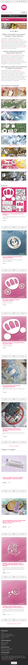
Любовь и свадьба (14, 97)
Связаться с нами (4, 642)
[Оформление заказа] (25, 1)
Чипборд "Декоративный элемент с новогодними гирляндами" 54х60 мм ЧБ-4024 (13, 564)
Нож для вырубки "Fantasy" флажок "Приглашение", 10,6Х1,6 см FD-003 (13, 478)
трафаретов (3, 41)
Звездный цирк (14, 169)
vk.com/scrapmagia (13, 55)
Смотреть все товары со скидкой (14, 623)
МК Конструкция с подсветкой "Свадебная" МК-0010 (11, 386)
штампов (20, 39)
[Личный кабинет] (19, 1)
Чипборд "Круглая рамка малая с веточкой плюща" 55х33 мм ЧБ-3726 (13, 607)
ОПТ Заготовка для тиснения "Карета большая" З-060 (13, 343)
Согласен (14, 663)
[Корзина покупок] (23, 1)
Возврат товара (4, 643)
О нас (2, 632)
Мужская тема (14, 181)
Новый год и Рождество (14, 145)
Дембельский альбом (14, 109)
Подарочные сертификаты (6, 649)
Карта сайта (3, 645)
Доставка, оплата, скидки (6, 634)
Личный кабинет (4, 654)
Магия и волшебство (14, 121)
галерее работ (10, 59)
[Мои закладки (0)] (21, 1)
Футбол (14, 133)
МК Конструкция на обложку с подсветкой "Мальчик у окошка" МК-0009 (12, 430)
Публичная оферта (5, 637)
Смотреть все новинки (14, 445)
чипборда (10, 39)
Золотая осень (14, 157)
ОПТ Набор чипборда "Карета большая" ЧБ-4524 (11, 300)
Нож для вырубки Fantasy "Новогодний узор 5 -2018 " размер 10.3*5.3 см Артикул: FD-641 (14, 521)
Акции (2, 638)
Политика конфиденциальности (8, 635)
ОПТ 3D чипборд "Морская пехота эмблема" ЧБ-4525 (12, 257)
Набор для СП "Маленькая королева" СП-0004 (13, 214)
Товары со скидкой (5, 650)
